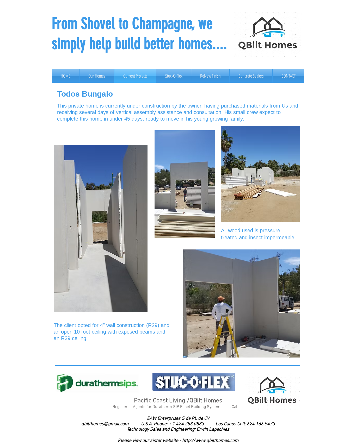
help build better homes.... (158, 43)
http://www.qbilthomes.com (210, 440)
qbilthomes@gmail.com (104, 424)
